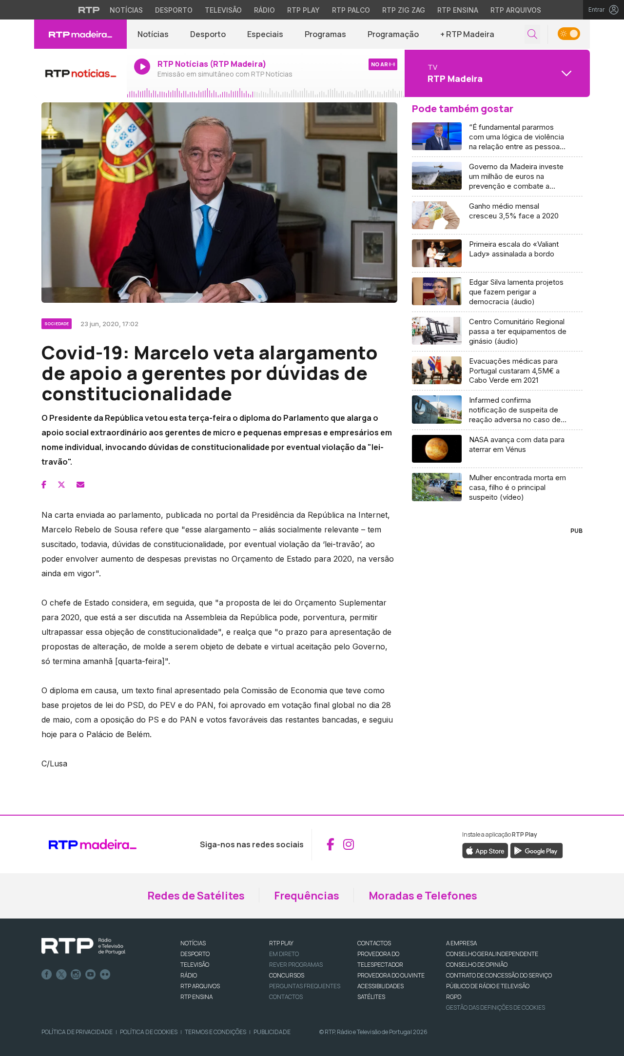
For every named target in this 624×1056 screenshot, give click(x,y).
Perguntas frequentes (304, 986)
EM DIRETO (284, 954)
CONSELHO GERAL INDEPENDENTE (492, 954)
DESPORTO (195, 954)
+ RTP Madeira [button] (467, 34)
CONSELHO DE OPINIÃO (476, 964)
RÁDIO (188, 975)
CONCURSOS (286, 975)
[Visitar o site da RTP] (89, 10)
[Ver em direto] (80, 73)
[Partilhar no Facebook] (43, 484)
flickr (105, 974)
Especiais (265, 34)
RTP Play (303, 10)
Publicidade (272, 1032)
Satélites (371, 997)
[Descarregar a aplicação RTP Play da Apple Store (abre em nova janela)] (485, 849)
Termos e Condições (215, 1032)
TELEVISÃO (194, 964)
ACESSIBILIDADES (380, 986)
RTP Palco (351, 10)
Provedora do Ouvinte (391, 975)
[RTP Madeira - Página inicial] (80, 34)
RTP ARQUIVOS (200, 986)
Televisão (223, 10)
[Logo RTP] (83, 946)
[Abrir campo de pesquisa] (532, 34)
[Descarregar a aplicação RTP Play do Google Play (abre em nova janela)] (536, 849)
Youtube (90, 974)
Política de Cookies (148, 1032)
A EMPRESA (461, 943)
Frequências (306, 895)
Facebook (46, 974)
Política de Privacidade (77, 1032)
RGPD (453, 997)
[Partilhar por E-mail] (80, 484)
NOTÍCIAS (193, 943)
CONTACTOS (374, 943)
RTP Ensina (457, 10)
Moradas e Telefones (423, 895)
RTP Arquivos (515, 10)
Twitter (61, 974)
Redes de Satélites (196, 895)
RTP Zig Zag (403, 10)
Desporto (174, 10)
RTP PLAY (281, 943)
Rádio (264, 10)
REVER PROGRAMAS (296, 964)
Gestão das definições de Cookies (495, 1007)
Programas (325, 34)
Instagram (76, 974)
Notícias (126, 10)
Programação (393, 34)
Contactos (286, 997)
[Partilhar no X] (61, 484)
